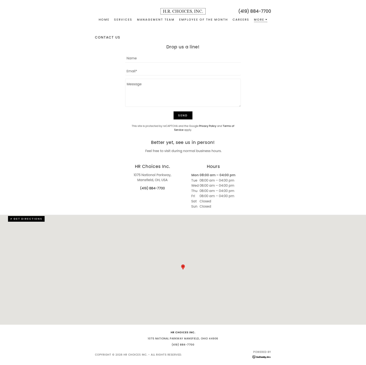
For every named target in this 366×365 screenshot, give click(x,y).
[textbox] (182, 58)
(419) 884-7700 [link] (254, 11)
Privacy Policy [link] (207, 126)
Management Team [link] (156, 20)
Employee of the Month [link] (203, 20)
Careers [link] (241, 20)
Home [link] (104, 20)
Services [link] (123, 20)
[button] (260, 20)
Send (183, 115)
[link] (183, 11)
